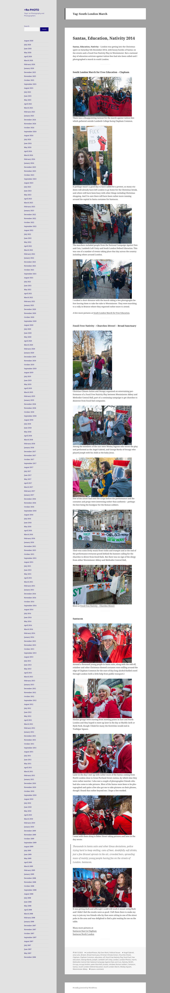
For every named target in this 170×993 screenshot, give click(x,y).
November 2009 (30, 835)
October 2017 (29, 459)
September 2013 (30, 653)
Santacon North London (83, 934)
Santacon (131, 964)
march (134, 960)
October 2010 (29, 791)
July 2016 (27, 519)
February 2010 (29, 823)
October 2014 (29, 602)
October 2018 (29, 412)
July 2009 (27, 850)
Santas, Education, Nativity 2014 (104, 38)
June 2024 (27, 143)
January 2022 (29, 258)
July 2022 (27, 234)
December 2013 (30, 641)
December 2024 (30, 120)
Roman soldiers (121, 964)
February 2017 (29, 491)
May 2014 (27, 621)
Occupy (75, 964)
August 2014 (28, 609)
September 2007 (30, 937)
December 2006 (30, 957)
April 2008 (28, 910)
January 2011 (29, 779)
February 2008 (29, 918)
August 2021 (28, 278)
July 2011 (27, 756)
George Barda (86, 960)
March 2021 (28, 297)
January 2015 (29, 590)
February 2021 (29, 301)
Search (26, 26)
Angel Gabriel (129, 952)
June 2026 (27, 49)
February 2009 (29, 870)
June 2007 (27, 949)
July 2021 (27, 282)
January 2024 (29, 163)
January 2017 (29, 495)
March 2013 (28, 677)
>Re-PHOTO (31, 10)
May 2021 (27, 289)
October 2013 (29, 649)
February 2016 (29, 538)
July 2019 (27, 376)
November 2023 (30, 171)
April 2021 (28, 293)
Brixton (83, 955)
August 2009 (28, 846)
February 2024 (29, 159)
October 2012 (29, 696)
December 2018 (30, 404)
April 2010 (28, 815)
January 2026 (29, 68)
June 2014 (27, 617)
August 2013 (28, 657)
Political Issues (114, 952)
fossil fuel (127, 957)
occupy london (84, 964)
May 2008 (27, 906)
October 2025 (29, 80)
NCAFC (130, 962)
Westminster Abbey (80, 969)
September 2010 (30, 795)
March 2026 (28, 60)
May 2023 (27, 195)
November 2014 (30, 598)
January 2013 (29, 684)
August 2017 (28, 467)
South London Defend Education (91, 967)
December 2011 (30, 736)
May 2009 (27, 858)
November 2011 (30, 740)
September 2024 (30, 131)
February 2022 (29, 254)
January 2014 (29, 637)
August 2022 (28, 230)
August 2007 (28, 941)
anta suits (76, 955)
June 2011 (27, 760)
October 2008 (29, 886)
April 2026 (28, 56)
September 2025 (30, 84)
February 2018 (29, 444)
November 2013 (30, 645)
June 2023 (27, 191)
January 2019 (29, 400)
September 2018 (30, 416)
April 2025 (28, 104)
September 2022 (30, 226)
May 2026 (27, 52)
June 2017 (27, 475)
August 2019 (28, 372)
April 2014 (28, 625)
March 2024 (28, 155)
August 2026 (28, 41)
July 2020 (27, 329)
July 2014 (27, 613)
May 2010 (27, 811)
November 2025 (30, 76)
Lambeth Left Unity (105, 960)
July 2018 (27, 424)
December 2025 (30, 72)
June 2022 (27, 238)
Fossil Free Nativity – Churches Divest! (97, 606)
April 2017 (28, 483)
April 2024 (28, 151)
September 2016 (30, 511)
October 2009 (29, 839)
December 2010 (30, 783)
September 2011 (30, 748)
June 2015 (27, 570)
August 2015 (28, 562)
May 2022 (27, 242)
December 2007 (30, 925)
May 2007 (27, 953)
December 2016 (30, 499)
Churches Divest (125, 955)
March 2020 (28, 345)
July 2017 (27, 471)
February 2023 (29, 207)
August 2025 (28, 88)
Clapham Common (87, 957)
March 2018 (28, 440)
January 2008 (29, 922)
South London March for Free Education (111, 313)
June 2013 (27, 665)
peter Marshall (96, 964)
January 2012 (29, 732)
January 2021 (29, 305)
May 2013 (27, 669)
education (98, 957)
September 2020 (30, 321)
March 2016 (28, 534)
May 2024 (27, 147)
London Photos (125, 960)
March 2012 (28, 724)
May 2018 (27, 432)
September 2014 (30, 605)
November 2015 (30, 550)
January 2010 (29, 827)
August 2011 (28, 752)
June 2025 (27, 96)
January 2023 (29, 210)
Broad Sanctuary (93, 955)
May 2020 (27, 337)
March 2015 (28, 582)
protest (105, 964)
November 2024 (30, 124)
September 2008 (30, 890)
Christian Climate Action (109, 955)
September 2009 (30, 843)
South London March (111, 967)
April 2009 (28, 862)
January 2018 (29, 447)
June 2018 (27, 428)
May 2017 (27, 479)
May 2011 (27, 764)
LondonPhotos (91, 952)
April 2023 (28, 199)
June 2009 (27, 854)
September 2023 (30, 179)
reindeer (112, 964)
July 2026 (27, 45)
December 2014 (30, 594)
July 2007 (27, 945)
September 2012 (30, 700)
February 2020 (29, 349)
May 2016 (27, 526)
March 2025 (28, 108)
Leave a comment (97, 969)
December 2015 (30, 546)
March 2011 (28, 771)
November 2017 (30, 455)
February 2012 (29, 728)
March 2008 (28, 914)
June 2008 (27, 902)
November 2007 (30, 929)
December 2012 (30, 688)
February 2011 (29, 775)
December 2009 (30, 831)
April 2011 (28, 767)
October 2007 (29, 933)
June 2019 (27, 380)
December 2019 (30, 357)
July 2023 (27, 187)
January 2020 (29, 353)
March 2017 (28, 487)
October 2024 (29, 128)
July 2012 (27, 708)
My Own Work (103, 952)
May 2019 (27, 384)
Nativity (125, 962)
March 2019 (28, 392)
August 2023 (28, 183)
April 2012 (28, 720)
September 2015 (30, 558)
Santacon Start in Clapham (85, 931)
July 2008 (27, 898)
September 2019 (30, 368)
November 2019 (30, 361)
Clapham (76, 957)
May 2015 (27, 574)
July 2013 (27, 661)
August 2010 (28, 799)
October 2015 (29, 554)
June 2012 (27, 712)
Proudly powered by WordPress (85, 988)
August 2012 (28, 704)
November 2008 (30, 882)
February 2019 (29, 396)
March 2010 (28, 819)
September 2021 (30, 274)
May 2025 (27, 100)
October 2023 (29, 175)
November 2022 (30, 218)
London (116, 960)
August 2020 (28, 325)
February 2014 (29, 633)
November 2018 (30, 408)
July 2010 (27, 803)
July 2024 (27, 139)
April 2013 (28, 673)
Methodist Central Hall (81, 962)
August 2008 (28, 894)
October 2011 (29, 744)
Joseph (94, 960)
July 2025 (27, 92)
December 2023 (30, 167)
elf (104, 957)
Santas (75, 967)
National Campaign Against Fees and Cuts (105, 962)
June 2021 (27, 286)
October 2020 (29, 317)
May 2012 (27, 716)
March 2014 (28, 629)
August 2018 (28, 420)
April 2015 (28, 578)
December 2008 (30, 878)
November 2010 (30, 787)
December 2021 (30, 262)
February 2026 (29, 64)
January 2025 (29, 116)
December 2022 (30, 214)
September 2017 (30, 463)
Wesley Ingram (125, 967)
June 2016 (27, 523)
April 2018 (28, 436)
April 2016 (28, 530)
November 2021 (30, 266)
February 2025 (29, 112)
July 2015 (27, 566)
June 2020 (27, 333)
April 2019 (28, 388)
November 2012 (30, 692)
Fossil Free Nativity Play (114, 957)
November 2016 (30, 503)
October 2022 (29, 222)
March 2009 (28, 866)
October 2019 (29, 365)
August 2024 (28, 135)
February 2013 (29, 681)
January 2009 (29, 874)
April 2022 (28, 246)
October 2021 (29, 270)
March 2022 (28, 250)
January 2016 (29, 542)
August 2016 (28, 515)
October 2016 (29, 507)
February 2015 (29, 586)
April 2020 (28, 341)
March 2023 (28, 203)
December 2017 (30, 451)
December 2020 (30, 309)
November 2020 (30, 313)
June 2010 (27, 807)
